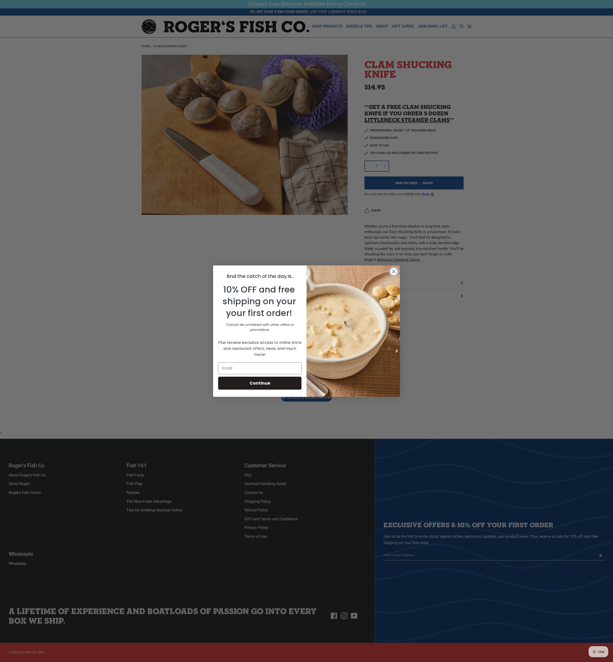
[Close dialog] (394, 271)
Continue (260, 383)
